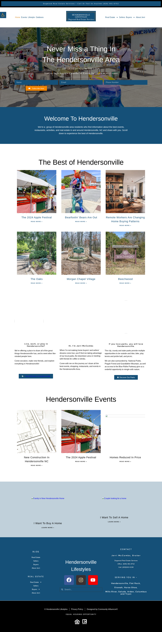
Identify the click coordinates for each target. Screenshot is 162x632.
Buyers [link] (129, 17)
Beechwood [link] (125, 279)
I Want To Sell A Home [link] (114, 517)
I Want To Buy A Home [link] (48, 523)
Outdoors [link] (40, 17)
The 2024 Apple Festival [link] (36, 217)
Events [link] (24, 17)
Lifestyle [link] (31, 17)
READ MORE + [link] (36, 221)
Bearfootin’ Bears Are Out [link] (81, 217)
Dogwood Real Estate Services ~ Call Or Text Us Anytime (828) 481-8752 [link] (81, 4)
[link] (3, 15)
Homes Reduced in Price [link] (125, 457)
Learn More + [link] (48, 527)
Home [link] (17, 17)
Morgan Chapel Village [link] (81, 279)
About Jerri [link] (140, 17)
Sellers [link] (122, 17)
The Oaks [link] (37, 279)
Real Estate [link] (110, 17)
